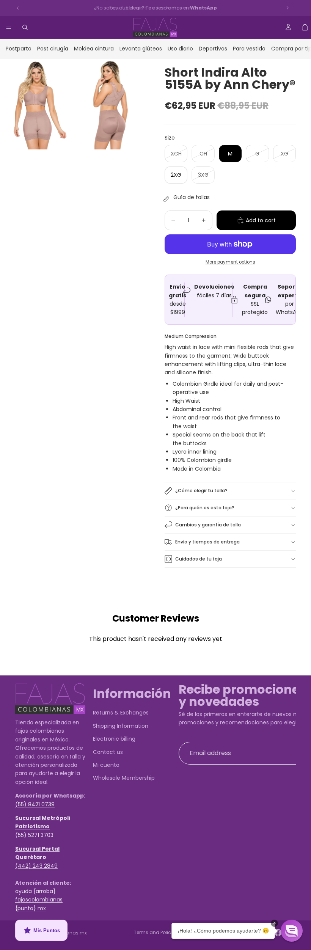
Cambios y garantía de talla (208, 524)
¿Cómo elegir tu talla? (201, 490)
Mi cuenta (106, 765)
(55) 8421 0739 (35, 804)
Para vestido (249, 48)
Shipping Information (120, 726)
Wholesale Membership (124, 778)
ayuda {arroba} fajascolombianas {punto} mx (39, 899)
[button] (292, 931)
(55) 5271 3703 (34, 835)
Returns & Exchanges (121, 713)
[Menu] (8, 27)
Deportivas (213, 48)
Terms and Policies (155, 932)
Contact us (108, 752)
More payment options (230, 262)
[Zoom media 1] (36, 104)
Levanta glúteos (140, 48)
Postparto (18, 48)
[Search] (25, 27)
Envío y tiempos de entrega (207, 542)
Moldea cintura (94, 48)
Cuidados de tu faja (198, 559)
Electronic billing (114, 739)
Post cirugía (52, 48)
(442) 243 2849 (36, 866)
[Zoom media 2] (110, 104)
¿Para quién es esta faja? (204, 507)
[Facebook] (278, 932)
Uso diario (180, 48)
